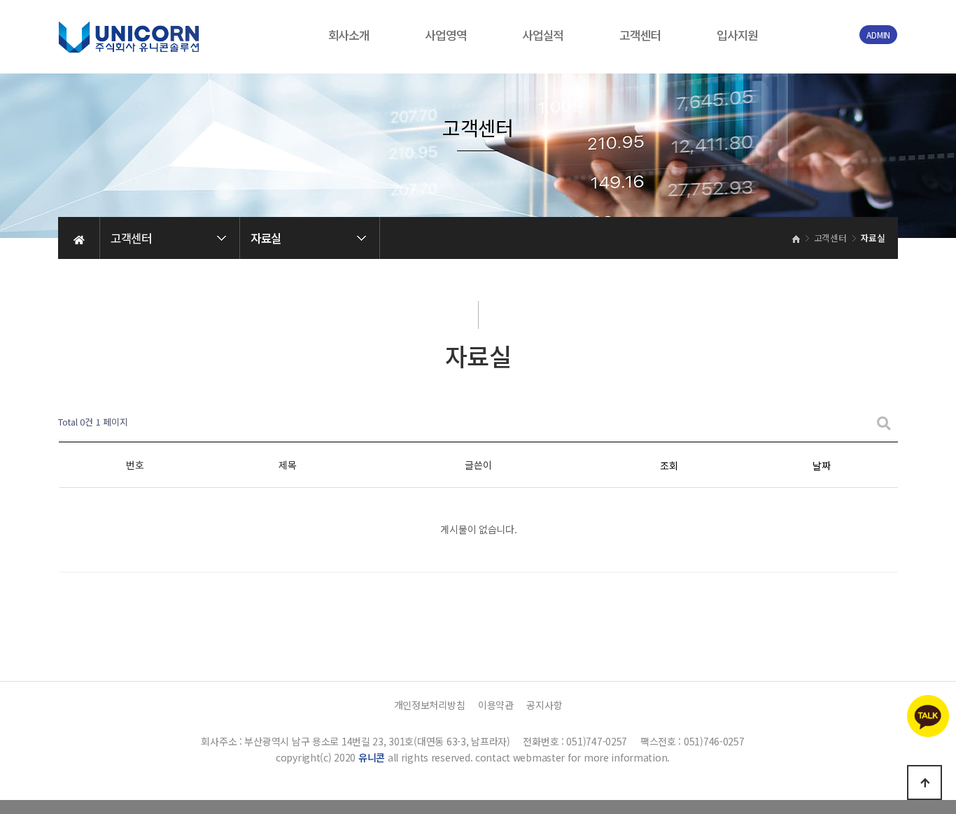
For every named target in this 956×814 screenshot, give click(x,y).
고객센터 (640, 35)
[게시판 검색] (884, 422)
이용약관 (496, 705)
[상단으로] (924, 782)
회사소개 (349, 35)
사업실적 (542, 35)
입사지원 (737, 35)
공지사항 (544, 705)
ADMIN (878, 35)
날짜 (821, 465)
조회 (668, 465)
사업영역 (445, 35)
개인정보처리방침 (429, 705)
